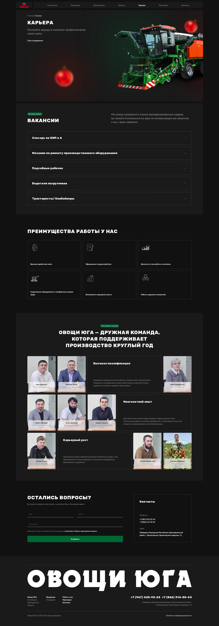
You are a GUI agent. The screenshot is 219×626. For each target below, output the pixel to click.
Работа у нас (68, 597)
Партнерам (163, 5)
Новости (121, 5)
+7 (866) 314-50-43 (147, 522)
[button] (109, 138)
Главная (30, 16)
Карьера (142, 5)
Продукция (75, 5)
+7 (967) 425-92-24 (147, 519)
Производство (99, 5)
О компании (52, 5)
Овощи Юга (32, 597)
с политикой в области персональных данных (80, 531)
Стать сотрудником (35, 40)
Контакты (185, 5)
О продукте (50, 600)
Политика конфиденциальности (179, 615)
